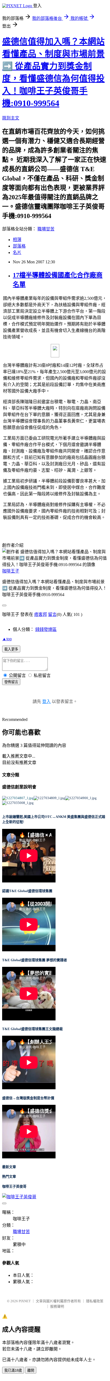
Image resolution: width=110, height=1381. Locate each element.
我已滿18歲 (13, 1370)
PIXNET (25, 1301)
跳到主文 (10, 118)
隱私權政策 (94, 1301)
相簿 (17, 239)
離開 (30, 1370)
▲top (7, 639)
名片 (17, 252)
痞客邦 (40, 614)
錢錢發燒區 (46, 629)
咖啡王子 (10, 571)
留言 (52, 614)
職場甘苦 (45, 229)
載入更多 (11, 649)
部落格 (19, 246)
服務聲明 (57, 1306)
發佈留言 (11, 682)
